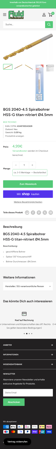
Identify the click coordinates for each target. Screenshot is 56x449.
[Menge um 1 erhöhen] (32, 165)
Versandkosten (19, 151)
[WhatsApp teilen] (27, 212)
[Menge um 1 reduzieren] (16, 165)
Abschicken (14, 402)
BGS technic (9, 122)
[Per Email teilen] (51, 212)
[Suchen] (49, 24)
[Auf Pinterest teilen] (39, 212)
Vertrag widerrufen (17, 441)
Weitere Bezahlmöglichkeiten (28, 202)
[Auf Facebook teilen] (33, 212)
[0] (50, 15)
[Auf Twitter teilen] (45, 212)
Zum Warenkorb (28, 184)
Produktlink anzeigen (14, 136)
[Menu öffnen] (4, 14)
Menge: (7, 168)
